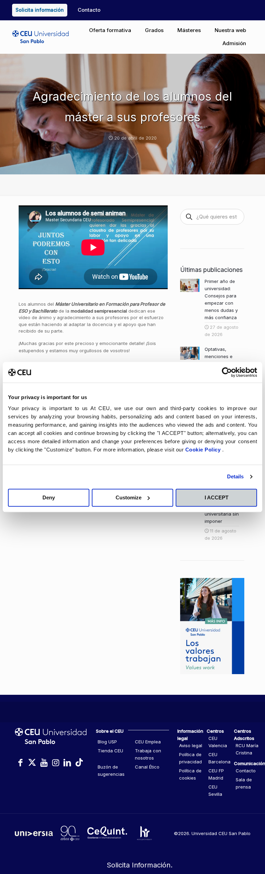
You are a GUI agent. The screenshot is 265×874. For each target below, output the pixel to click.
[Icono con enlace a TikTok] (79, 763)
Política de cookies (190, 774)
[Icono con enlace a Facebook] (20, 763)
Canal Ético (147, 767)
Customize (128, 497)
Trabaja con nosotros (148, 754)
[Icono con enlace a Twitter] (32, 763)
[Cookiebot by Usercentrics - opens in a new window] (227, 372)
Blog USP (107, 741)
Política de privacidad (190, 758)
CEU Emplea (148, 741)
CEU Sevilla (215, 790)
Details (235, 476)
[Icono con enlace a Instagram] (55, 763)
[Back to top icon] (232, 839)
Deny (48, 497)
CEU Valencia (217, 741)
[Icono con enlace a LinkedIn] (67, 763)
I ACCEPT (216, 497)
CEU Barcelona (219, 758)
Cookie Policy (203, 450)
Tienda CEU (110, 750)
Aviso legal (190, 745)
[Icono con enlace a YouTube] (44, 763)
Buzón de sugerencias (111, 770)
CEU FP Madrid (216, 774)
